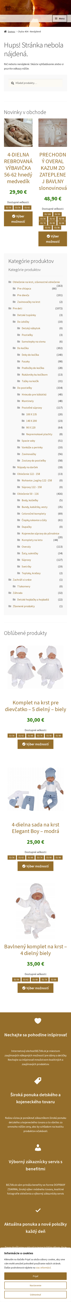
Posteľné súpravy (32, 407)
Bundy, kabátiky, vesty (34, 507)
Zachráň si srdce (22, 579)
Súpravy (26, 559)
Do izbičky (23, 321)
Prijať (35, 1276)
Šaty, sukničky (30, 553)
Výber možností (18, 219)
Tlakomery (23, 586)
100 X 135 (31, 414)
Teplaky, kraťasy (31, 573)
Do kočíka (23, 348)
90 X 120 (31, 427)
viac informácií (43, 1267)
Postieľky (27, 335)
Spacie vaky (28, 440)
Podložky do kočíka (33, 368)
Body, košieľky (30, 500)
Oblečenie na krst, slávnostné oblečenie (36, 282)
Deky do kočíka (30, 354)
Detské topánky (26, 315)
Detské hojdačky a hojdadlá (33, 599)
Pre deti (17, 308)
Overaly (26, 546)
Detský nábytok (31, 328)
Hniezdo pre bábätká (34, 394)
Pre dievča (23, 295)
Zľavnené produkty (24, 606)
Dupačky (27, 526)
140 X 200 (31, 420)
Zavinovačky (29, 454)
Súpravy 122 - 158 (32, 487)
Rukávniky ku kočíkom (35, 374)
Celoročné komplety (34, 513)
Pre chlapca (24, 288)
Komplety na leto (32, 540)
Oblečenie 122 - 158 (28, 474)
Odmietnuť (35, 1294)
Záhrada (17, 593)
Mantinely (28, 401)
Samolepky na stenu (33, 341)
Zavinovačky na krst (28, 302)
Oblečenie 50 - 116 (28, 493)
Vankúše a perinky (32, 447)
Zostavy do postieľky (34, 460)
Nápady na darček (27, 467)
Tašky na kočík (30, 381)
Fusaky (26, 361)
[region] (35, 1275)
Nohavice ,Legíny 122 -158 (37, 480)
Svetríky (26, 566)
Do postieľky (24, 387)
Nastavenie (35, 1285)
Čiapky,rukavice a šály (34, 520)
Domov (11, 31)
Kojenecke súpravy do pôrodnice (40, 533)
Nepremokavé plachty (39, 434)
